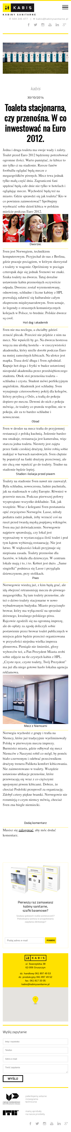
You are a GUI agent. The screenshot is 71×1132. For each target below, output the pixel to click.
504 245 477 (18, 18)
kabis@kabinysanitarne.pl (50, 18)
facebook (28, 24)
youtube (50, 24)
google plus (65, 24)
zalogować (26, 830)
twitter (36, 24)
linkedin (57, 24)
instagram (43, 24)
